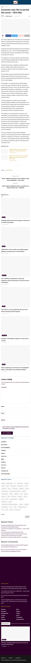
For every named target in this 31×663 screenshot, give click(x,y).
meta (9, 496)
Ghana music (5, 491)
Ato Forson (13, 486)
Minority (20, 496)
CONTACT (11, 658)
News (6, 6)
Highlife (16, 493)
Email (3, 413)
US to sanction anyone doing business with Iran (12, 532)
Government (5, 493)
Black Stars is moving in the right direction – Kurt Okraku (14, 537)
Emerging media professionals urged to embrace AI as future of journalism (18, 150)
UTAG (6, 509)
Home (2, 6)
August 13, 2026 (13, 160)
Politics (3, 465)
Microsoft (14, 496)
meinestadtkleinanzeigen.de (8, 545)
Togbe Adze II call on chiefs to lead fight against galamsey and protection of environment (18, 157)
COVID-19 (4, 488)
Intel (21, 493)
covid (26, 486)
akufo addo (20, 483)
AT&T (7, 486)
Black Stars (20, 486)
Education (4, 444)
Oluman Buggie (13, 499)
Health (4, 275)
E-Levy (9, 488)
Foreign (4, 335)
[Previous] (14, 165)
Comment (4, 387)
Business (3, 441)
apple (3, 486)
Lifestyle (3, 456)
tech (11, 507)
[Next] (17, 165)
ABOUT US (3, 658)
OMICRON (21, 499)
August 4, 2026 (5, 313)
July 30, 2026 (4, 342)
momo (25, 496)
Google (24, 491)
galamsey (21, 488)
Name (3, 406)
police (10, 501)
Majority (4, 496)
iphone (26, 493)
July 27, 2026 (4, 371)
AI (14, 483)
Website (3, 420)
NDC (3, 499)
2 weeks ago (4, 646)
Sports (3, 468)
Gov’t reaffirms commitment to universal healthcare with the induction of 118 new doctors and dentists (15, 280)
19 (17, 160)
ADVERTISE (17, 658)
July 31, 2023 (17, 16)
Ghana (27, 488)
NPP (7, 499)
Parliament (4, 501)
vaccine (11, 509)
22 (17, 152)
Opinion (3, 462)
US (2, 509)
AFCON (3, 483)
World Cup (17, 509)
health (11, 493)
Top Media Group (22, 507)
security (26, 504)
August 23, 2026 (13, 152)
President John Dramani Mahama (10, 504)
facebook (15, 488)
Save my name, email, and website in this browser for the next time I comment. (16, 427)
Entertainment (5, 447)
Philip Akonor (9, 16)
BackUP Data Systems (21, 660)
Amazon (26, 483)
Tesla (15, 507)
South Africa (5, 507)
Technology (4, 471)
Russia (21, 504)
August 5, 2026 (5, 284)
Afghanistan (9, 483)
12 (9, 284)
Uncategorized (5, 473)
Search (3, 514)
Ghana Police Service (15, 491)
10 (9, 313)
